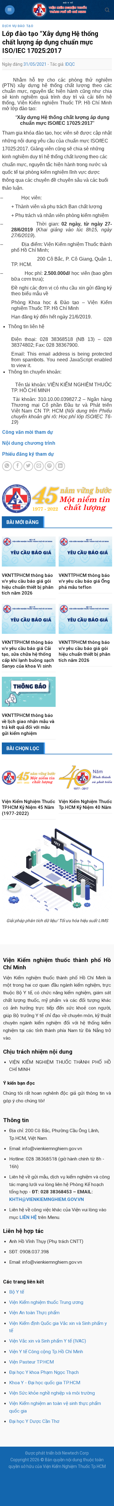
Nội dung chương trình (28, 443)
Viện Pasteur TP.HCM (31, 1362)
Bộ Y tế (16, 1292)
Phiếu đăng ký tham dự (28, 454)
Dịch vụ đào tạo (17, 26)
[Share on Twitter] (28, 466)
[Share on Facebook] (17, 466)
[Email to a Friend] (39, 466)
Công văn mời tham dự (27, 432)
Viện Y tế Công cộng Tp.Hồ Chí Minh (46, 1351)
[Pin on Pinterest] (49, 466)
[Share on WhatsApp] (7, 466)
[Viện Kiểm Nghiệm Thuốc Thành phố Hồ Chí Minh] (59, 10)
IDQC (70, 64)
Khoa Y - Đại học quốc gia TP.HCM (44, 1382)
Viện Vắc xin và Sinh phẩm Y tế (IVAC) (47, 1341)
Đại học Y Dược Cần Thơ (34, 1421)
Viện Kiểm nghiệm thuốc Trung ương (46, 1302)
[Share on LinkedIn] (60, 466)
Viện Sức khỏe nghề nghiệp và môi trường (52, 1393)
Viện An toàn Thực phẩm (34, 1312)
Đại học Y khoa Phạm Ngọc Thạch (44, 1372)
